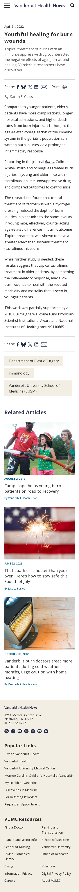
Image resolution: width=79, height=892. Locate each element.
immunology (19, 373)
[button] (7, 5)
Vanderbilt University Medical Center (29, 768)
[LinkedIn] (39, 731)
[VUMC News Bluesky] (46, 731)
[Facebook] (13, 731)
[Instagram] (26, 731)
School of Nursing (17, 847)
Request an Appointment (22, 804)
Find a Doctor (14, 827)
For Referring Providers (20, 797)
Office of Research (55, 854)
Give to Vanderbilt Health (22, 754)
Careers (9, 880)
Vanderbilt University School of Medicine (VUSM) (34, 388)
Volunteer (48, 866)
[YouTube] (20, 731)
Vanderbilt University (56, 847)
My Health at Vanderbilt (21, 783)
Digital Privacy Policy (56, 873)
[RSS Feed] (6, 731)
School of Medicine (55, 840)
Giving (8, 866)
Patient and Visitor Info (20, 840)
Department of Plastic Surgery (34, 360)
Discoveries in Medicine (21, 790)
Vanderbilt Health (16, 761)
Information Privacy (18, 873)
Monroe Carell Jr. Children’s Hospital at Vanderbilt (39, 775)
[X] (33, 731)
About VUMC (51, 880)
